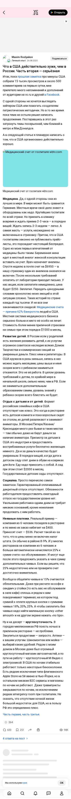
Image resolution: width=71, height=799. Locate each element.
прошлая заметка (29, 76)
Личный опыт (19, 60)
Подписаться (59, 58)
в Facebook (51, 94)
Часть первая (12, 714)
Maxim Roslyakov (22, 57)
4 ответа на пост (14, 738)
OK (61, 782)
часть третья (30, 714)
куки (24, 782)
